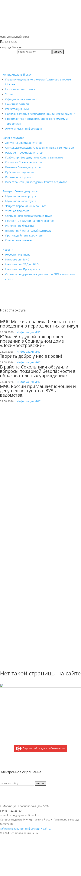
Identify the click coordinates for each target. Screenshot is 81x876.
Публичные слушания (19, 172)
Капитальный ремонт (19, 177)
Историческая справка (20, 89)
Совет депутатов (13, 138)
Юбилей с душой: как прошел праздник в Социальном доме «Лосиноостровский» (32, 341)
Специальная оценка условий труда (28, 216)
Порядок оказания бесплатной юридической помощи (40, 114)
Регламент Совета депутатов (24, 152)
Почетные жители (17, 104)
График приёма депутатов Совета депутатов (34, 157)
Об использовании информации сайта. (25, 828)
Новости (8, 249)
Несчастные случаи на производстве (29, 220)
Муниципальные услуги (20, 196)
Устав (9, 94)
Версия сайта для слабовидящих (43, 748)
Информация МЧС (17, 259)
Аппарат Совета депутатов (20, 191)
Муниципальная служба (21, 201)
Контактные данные (18, 240)
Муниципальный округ (18, 74)
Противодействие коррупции (24, 235)
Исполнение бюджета (19, 225)
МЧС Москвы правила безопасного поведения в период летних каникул (39, 323)
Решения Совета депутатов (23, 167)
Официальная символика (21, 99)
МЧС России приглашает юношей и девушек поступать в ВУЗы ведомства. (38, 390)
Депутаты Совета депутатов (23, 142)
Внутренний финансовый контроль (28, 230)
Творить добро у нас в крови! (31, 356)
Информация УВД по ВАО (22, 264)
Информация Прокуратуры (22, 269)
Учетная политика (17, 211)
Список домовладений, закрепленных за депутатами (39, 147)
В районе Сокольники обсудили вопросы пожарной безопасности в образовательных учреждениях (38, 371)
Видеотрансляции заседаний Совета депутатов (36, 182)
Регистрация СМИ (17, 109)
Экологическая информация (23, 128)
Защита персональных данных (25, 206)
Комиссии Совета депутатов (23, 162)
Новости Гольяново (17, 254)
